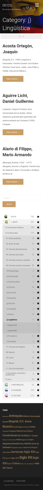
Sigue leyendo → (13, 79)
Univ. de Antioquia (29, 464)
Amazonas (6, 416)
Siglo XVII (8, 458)
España (35, 436)
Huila (18, 439)
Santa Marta (7, 452)
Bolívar (28, 421)
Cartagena (12, 431)
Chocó (30, 431)
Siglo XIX (29, 451)
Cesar (25, 431)
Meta (22, 444)
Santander (17, 451)
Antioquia (15, 416)
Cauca (19, 431)
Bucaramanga (17, 427)
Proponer (20, 481)
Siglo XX (25, 457)
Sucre (9, 464)
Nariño (27, 443)
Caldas (32, 427)
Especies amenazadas (9, 440)
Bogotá (5, 422)
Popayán (14, 447)
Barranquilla (35, 416)
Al (23, 36)
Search (9, 204)
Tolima (15, 463)
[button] (37, 5)
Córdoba (24, 435)
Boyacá (7, 426)
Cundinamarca (11, 435)
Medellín (16, 443)
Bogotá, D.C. (17, 421)
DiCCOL (7, 5)
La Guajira (30, 440)
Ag (20, 36)
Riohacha (20, 447)
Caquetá (5, 431)
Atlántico (26, 416)
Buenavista (25, 427)
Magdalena (7, 444)
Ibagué (23, 440)
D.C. (30, 436)
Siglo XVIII (15, 458)
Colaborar (8, 481)
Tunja (21, 464)
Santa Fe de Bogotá (30, 447)
